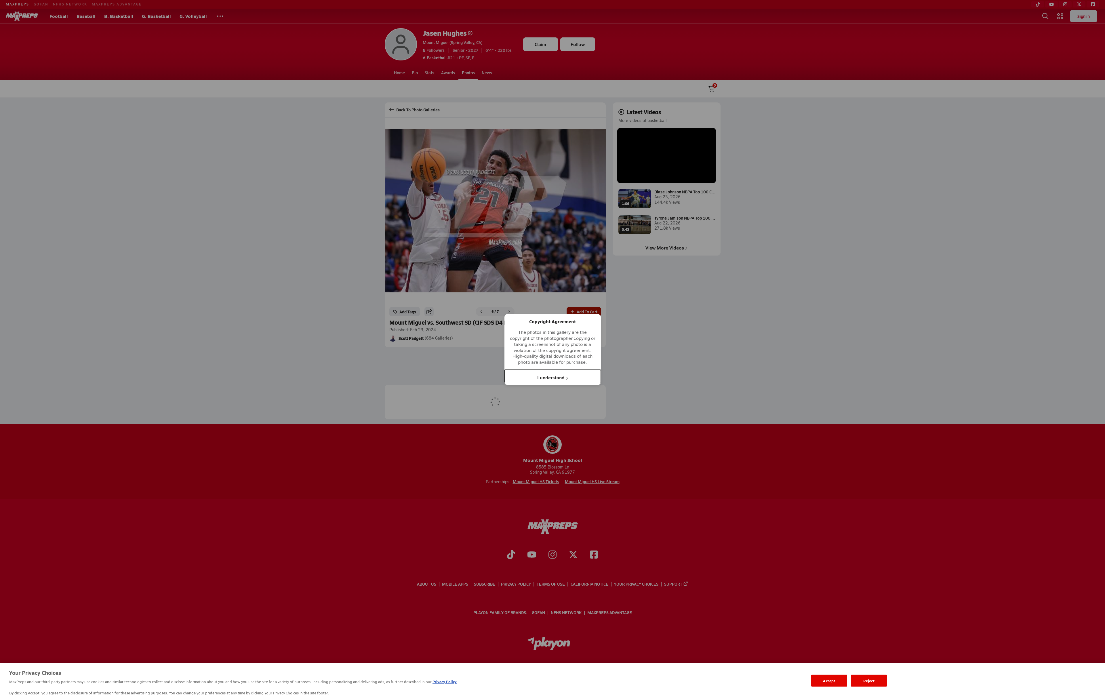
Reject (869, 680)
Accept (829, 680)
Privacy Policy (445, 681)
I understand (551, 377)
